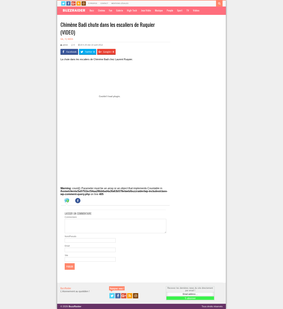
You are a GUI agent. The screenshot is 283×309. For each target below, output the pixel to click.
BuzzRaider (65, 288)
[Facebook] (68, 3)
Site (66, 255)
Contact (104, 3)
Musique (159, 10)
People (170, 10)
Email (67, 246)
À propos (92, 3)
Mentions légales (119, 3)
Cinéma (101, 10)
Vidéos (196, 10)
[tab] (66, 201)
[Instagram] (84, 3)
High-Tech (132, 10)
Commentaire (71, 217)
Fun (110, 10)
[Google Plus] (73, 3)
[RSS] (78, 3)
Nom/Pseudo (70, 236)
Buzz (92, 10)
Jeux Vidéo (146, 10)
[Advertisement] (85, 156)
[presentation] (66, 201)
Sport (179, 10)
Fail (62, 39)
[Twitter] (63, 3)
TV (187, 10)
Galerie (119, 10)
